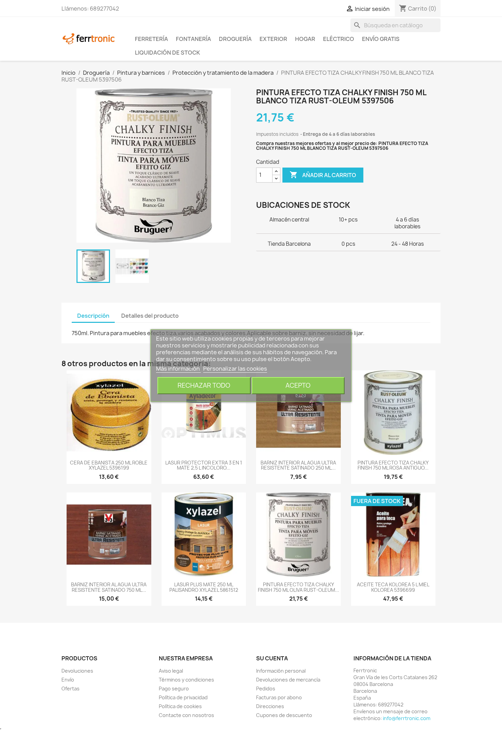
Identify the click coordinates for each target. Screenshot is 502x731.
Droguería (235, 39)
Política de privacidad (183, 697)
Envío (67, 679)
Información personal (281, 671)
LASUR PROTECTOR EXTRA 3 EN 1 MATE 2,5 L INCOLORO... (203, 465)
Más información (178, 368)
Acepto (297, 385)
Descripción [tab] (93, 315)
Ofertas (70, 688)
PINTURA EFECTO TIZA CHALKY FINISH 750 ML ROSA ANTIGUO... (393, 465)
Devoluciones (77, 671)
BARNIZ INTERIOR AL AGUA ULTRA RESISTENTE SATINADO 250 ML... (298, 465)
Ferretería (151, 39)
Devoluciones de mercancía (288, 679)
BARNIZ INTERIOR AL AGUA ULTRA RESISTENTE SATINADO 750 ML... (109, 587)
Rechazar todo (204, 385)
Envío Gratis (381, 39)
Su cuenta (272, 658)
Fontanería (193, 39)
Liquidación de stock (167, 52)
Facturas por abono (279, 697)
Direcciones (270, 706)
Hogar (305, 39)
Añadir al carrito (323, 175)
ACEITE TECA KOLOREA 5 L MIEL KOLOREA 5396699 (393, 587)
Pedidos (265, 688)
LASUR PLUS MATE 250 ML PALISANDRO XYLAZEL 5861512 (203, 587)
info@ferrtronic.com (406, 718)
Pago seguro (174, 688)
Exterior (273, 39)
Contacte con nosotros (186, 715)
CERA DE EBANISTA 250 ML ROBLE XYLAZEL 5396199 (109, 465)
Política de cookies (180, 706)
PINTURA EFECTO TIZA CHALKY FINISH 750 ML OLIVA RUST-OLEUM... (298, 587)
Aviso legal (171, 671)
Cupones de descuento (284, 715)
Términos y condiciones (186, 679)
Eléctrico (338, 39)
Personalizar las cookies (235, 368)
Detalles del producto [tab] (150, 315)
